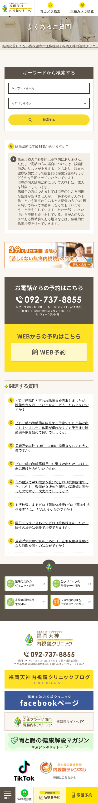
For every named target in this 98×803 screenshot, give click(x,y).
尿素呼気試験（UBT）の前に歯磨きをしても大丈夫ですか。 (51, 448)
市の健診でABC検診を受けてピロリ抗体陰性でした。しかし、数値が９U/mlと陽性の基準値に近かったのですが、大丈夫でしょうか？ (52, 486)
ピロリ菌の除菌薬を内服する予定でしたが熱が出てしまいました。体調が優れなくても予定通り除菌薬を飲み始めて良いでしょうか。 (51, 427)
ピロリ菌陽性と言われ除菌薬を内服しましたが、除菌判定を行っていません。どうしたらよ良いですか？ (51, 405)
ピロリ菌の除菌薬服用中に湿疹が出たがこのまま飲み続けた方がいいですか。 (51, 466)
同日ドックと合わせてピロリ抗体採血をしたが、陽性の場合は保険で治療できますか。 (51, 525)
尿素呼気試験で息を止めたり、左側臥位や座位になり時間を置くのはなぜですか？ (51, 543)
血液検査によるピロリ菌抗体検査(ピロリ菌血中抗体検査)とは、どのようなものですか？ (52, 507)
